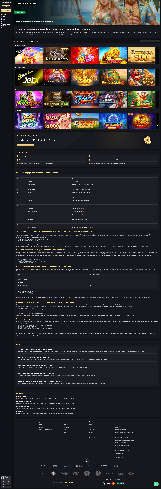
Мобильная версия (120, 453)
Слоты (22, 41)
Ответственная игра (120, 435)
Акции (40, 424)
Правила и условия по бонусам (123, 432)
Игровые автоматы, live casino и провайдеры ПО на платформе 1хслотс (36, 163)
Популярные (92, 427)
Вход (6, 6)
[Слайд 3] (21, 21)
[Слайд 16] (50, 21)
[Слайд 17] (52, 21)
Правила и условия (120, 429)
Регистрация (6, 10)
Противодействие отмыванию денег (125, 440)
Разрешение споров (120, 442)
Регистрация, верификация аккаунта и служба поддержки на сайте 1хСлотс (108, 163)
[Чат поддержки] (156, 484)
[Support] (3, 484)
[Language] (8, 484)
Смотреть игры (25, 144)
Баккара (66, 432)
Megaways (92, 432)
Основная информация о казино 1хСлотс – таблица (31, 156)
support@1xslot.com (69, 482)
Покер (65, 429)
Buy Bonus (92, 429)
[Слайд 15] (48, 21)
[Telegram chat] (3, 487)
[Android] (3, 481)
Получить (19, 14)
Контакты (117, 427)
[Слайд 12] (41, 21)
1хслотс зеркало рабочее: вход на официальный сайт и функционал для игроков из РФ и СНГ (113, 156)
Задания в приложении (45, 429)
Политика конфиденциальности (123, 450)
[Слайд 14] (46, 21)
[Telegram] (8, 487)
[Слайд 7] (30, 21)
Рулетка (66, 424)
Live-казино (30, 41)
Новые (91, 424)
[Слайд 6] (28, 21)
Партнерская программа (121, 445)
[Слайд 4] (24, 21)
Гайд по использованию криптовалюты (121, 456)
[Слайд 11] (39, 21)
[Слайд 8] (32, 21)
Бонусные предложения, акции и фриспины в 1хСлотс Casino (33, 159)
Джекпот (91, 435)
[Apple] (8, 481)
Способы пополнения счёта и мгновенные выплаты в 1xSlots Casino (107, 159)
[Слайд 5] (26, 21)
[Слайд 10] (37, 21)
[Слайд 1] (17, 21)
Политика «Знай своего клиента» (124, 437)
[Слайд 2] (19, 21)
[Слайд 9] (35, 21)
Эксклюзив (92, 437)
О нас (116, 424)
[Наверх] (87, 461)
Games (37, 41)
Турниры (41, 427)
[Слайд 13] (43, 21)
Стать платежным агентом (122, 448)
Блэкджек (66, 427)
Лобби (16, 41)
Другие (66, 435)
